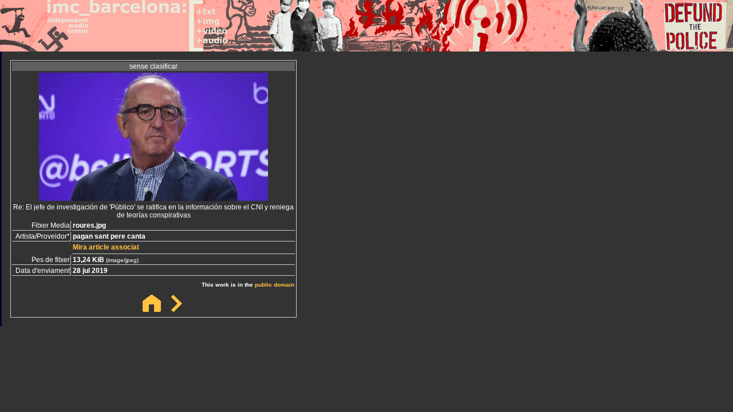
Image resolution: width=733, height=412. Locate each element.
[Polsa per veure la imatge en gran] (153, 198)
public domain (274, 285)
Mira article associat (106, 247)
